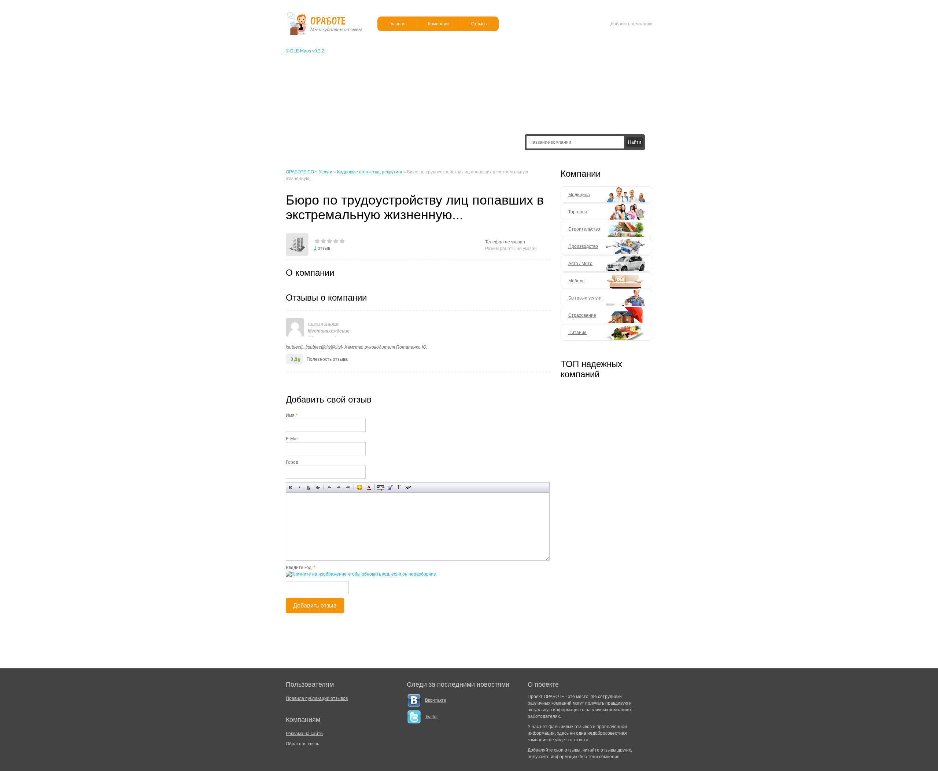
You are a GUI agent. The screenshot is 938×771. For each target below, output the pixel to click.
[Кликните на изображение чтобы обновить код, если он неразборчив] (361, 574)
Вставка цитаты (389, 487)
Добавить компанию (631, 23)
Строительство (584, 229)
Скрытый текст (380, 487)
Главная (397, 23)
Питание (577, 332)
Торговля (577, 211)
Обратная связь (302, 743)
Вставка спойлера (408, 487)
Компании (438, 23)
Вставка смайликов (359, 487)
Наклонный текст (299, 487)
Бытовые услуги (585, 298)
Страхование (582, 315)
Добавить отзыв (315, 605)
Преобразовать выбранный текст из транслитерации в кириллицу (399, 487)
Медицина (579, 194)
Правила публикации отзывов (317, 698)
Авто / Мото (580, 263)
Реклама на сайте (304, 733)
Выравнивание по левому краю (329, 487)
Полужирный (290, 487)
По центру (339, 487)
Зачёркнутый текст (318, 487)
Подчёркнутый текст (308, 487)
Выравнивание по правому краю (348, 487)
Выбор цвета (369, 487)
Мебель (576, 280)
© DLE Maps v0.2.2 (305, 51)
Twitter (431, 716)
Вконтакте (435, 700)
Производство (583, 246)
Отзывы (479, 23)
